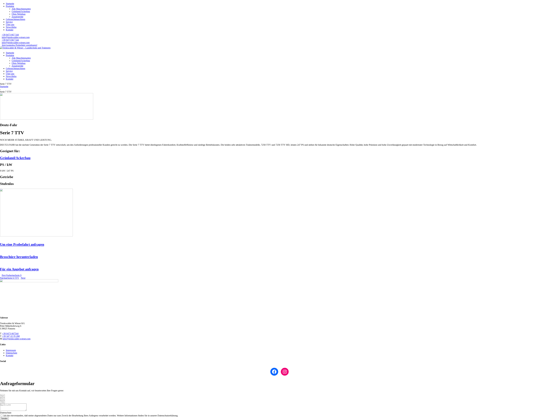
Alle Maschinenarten (21, 9)
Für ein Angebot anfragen (19, 269)
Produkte (10, 6)
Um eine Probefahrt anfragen (22, 244)
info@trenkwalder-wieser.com (16, 37)
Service (9, 22)
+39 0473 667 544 (10, 34)
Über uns (10, 24)
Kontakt (9, 30)
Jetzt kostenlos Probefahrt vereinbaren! (19, 45)
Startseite (10, 3)
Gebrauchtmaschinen (15, 19)
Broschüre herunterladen (19, 257)
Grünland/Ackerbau (21, 11)
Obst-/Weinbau (18, 14)
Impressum (11, 350)
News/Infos (11, 27)
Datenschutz (11, 353)
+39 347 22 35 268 (11, 336)
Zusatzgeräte (17, 16)
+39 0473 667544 (10, 333)
